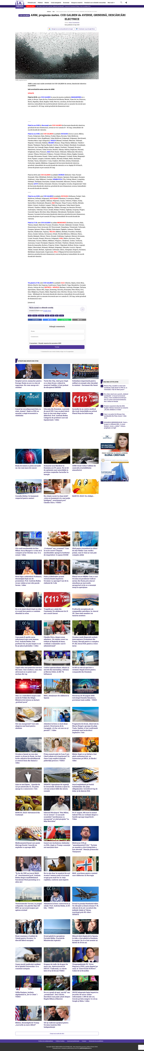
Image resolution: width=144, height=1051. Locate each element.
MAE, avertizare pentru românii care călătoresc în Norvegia (84, 874)
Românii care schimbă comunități (95, 2)
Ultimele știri (32, 2)
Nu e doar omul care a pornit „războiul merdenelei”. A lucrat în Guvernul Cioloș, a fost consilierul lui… (64, 6)
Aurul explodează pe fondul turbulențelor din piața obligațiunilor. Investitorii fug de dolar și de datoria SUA (84, 787)
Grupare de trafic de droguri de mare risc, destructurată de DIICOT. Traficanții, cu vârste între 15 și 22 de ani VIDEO (56, 967)
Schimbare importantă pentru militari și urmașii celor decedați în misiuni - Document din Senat (85, 383)
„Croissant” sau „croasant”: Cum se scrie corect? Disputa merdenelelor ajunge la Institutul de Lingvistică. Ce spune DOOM (56, 551)
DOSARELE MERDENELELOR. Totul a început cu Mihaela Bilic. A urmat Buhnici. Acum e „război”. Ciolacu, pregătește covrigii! (115, 425)
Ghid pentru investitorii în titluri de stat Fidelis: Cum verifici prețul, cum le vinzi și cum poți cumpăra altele (84, 551)
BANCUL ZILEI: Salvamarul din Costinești (27, 813)
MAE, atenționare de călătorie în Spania (56, 696)
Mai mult (111, 2)
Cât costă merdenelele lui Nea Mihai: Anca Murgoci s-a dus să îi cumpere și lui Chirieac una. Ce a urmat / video (28, 551)
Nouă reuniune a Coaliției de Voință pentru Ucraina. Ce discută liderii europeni (26, 938)
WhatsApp (65, 319)
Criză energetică (56, 2)
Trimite (57, 347)
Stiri (54, 11)
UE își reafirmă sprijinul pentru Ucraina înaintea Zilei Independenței (56, 1025)
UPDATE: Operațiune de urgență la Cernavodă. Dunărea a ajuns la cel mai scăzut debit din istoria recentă (57, 787)
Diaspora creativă (76, 2)
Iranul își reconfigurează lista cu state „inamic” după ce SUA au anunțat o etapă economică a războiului (28, 412)
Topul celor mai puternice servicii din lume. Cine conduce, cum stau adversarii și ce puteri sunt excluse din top (28, 670)
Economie (66, 2)
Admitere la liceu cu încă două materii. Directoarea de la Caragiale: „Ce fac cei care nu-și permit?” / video (56, 727)
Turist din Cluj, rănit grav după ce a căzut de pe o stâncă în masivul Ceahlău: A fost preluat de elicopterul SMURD (56, 384)
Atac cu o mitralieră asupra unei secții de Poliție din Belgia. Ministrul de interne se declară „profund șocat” (27, 698)
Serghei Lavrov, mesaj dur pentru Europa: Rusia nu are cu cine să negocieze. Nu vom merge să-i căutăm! (28, 384)
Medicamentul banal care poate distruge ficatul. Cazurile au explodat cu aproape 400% (27, 845)
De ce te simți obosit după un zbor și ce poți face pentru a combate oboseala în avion (28, 611)
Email (80, 319)
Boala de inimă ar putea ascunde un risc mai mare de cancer (28, 467)
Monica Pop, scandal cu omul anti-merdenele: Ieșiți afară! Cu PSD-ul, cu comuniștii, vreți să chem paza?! (115, 387)
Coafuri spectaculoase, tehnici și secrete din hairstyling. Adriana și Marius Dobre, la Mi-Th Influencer (56, 670)
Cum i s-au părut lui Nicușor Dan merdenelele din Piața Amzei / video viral (115, 416)
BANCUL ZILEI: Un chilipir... (83, 496)
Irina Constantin (74, 22)
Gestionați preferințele (73, 1041)
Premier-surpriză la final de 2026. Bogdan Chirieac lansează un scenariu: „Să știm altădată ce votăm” (116, 408)
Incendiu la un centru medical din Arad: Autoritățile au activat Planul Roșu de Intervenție (84, 411)
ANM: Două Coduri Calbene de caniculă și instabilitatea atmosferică (84, 468)
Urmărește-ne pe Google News (86, 29)
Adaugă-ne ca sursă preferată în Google (62, 29)
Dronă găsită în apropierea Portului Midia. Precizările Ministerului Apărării (54, 938)
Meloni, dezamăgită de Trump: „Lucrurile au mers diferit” (27, 1024)
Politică (40, 2)
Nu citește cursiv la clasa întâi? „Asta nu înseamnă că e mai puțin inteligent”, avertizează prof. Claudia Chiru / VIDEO (57, 499)
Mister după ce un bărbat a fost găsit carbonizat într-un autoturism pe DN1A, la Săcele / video (84, 757)
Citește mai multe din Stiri (57, 1033)
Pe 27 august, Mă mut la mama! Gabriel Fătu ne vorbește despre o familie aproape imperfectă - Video (85, 815)
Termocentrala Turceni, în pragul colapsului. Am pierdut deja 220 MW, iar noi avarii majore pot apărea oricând (28, 906)
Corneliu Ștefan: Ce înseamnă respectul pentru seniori (26, 497)
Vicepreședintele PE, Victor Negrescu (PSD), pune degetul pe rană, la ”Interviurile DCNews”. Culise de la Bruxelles (85, 967)
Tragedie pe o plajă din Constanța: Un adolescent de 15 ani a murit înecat (56, 611)
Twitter (51, 319)
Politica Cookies (60, 1041)
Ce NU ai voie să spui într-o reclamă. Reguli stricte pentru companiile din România (84, 669)
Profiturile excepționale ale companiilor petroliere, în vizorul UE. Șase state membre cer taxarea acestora (85, 612)
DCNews (19, 5)
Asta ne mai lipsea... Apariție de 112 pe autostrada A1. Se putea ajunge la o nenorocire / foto (27, 786)
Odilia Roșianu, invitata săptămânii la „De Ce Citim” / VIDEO (26, 994)
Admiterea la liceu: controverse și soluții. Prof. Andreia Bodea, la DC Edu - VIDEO (57, 905)
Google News (47, 310)
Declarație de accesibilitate (96, 1041)
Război (47, 2)
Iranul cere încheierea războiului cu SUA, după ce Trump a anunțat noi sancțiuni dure (57, 845)
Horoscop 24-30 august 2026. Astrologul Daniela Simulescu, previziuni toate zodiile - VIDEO (84, 697)
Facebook (36, 319)
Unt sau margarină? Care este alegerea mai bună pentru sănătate (27, 726)
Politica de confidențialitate (45, 1041)
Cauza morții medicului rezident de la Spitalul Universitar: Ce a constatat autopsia (28, 966)
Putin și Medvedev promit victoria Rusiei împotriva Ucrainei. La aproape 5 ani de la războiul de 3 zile (56, 579)
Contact (84, 1041)
